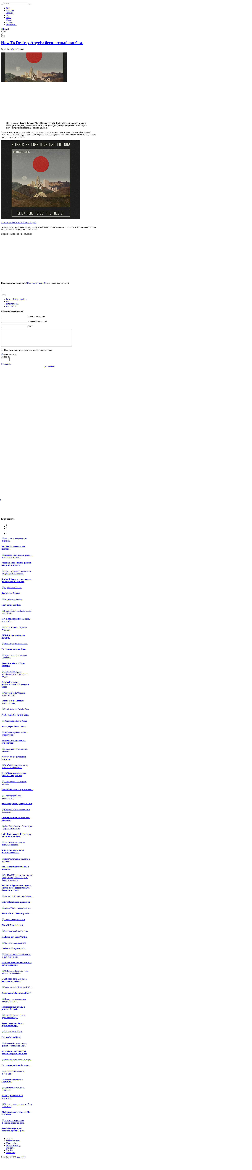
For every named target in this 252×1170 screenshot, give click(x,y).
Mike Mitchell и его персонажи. (16, 902)
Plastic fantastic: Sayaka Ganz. (15, 715)
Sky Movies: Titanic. (11, 593)
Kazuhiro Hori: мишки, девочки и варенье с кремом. (16, 564)
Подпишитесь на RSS (37, 283)
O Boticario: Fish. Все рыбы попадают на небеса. (14, 980)
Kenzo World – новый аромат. (16, 913)
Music (13, 49)
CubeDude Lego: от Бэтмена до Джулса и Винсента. (16, 835)
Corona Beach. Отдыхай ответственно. (13, 702)
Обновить (5, 357)
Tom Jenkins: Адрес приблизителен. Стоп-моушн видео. (15, 684)
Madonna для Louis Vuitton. (14, 937)
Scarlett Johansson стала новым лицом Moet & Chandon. (16, 580)
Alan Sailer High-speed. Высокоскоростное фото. (13, 1129)
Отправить (6, 364)
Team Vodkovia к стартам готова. (17, 789)
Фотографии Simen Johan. (14, 726)
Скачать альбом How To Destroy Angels (18, 222)
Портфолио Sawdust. (11, 605)
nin (7, 301)
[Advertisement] (49, 101)
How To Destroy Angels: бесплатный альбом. (42, 42)
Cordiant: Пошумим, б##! (13, 948)
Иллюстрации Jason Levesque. (16, 1065)
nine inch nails (12, 304)
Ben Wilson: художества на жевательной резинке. (14, 774)
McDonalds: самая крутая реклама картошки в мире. (14, 1052)
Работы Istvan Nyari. (11, 1037)
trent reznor (11, 306)
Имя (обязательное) (36, 316)
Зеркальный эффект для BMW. (16, 993)
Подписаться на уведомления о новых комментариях (28, 350)
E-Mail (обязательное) (37, 321)
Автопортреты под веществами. (17, 803)
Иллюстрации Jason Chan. (14, 649)
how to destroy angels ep (16, 299)
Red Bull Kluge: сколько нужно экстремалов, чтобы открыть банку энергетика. (16, 887)
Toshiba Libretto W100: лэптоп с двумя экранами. (17, 963)
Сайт (30, 326)
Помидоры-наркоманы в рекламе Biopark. (13, 1008)
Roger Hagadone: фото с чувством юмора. (13, 1024)
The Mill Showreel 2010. (12, 925)
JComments (50, 366)
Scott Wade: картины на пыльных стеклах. (13, 851)
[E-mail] (5, 29)
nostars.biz (21, 1157)
